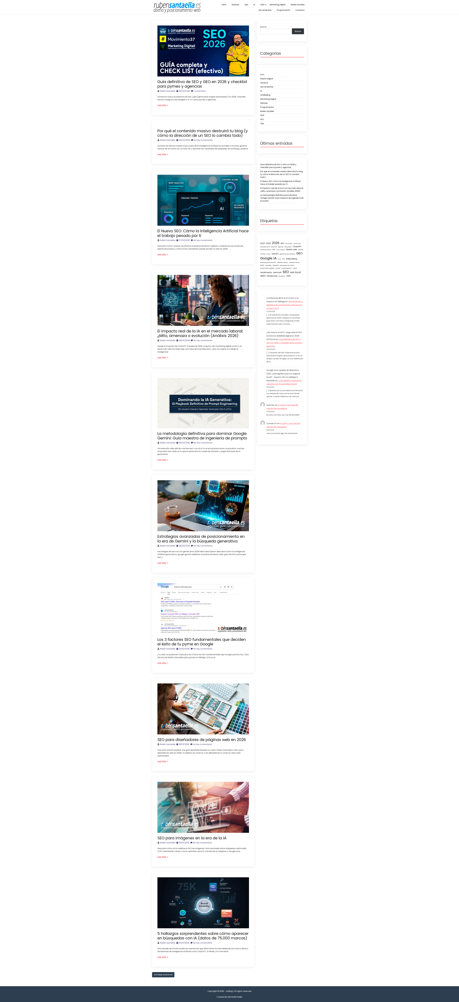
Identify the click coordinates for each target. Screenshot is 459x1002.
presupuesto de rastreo (287, 265)
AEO (282, 243)
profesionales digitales (267, 268)
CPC (262, 74)
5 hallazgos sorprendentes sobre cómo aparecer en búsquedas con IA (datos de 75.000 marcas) (203, 936)
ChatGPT (297, 246)
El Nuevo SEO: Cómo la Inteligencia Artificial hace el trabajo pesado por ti (203, 233)
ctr (273, 249)
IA (254, 4)
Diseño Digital (266, 78)
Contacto (300, 10)
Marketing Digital (277, 4)
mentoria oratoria (282, 262)
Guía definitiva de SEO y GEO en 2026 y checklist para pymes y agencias (202, 84)
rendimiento (266, 272)
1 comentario (200, 91)
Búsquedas (288, 247)
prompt (278, 268)
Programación (283, 10)
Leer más (161, 105)
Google (266, 258)
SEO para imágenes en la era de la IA (192, 838)
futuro (268, 254)
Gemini (275, 253)
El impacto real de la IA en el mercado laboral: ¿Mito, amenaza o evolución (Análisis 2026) (200, 333)
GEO (299, 253)
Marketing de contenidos (268, 262)
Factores (263, 254)
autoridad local (265, 247)
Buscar (263, 26)
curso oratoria (280, 250)
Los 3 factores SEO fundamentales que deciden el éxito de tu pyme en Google (201, 642)
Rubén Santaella (167, 91)
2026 (275, 243)
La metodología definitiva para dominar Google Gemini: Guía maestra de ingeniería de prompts (202, 436)
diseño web (291, 249)
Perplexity (276, 265)
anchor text (297, 243)
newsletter (268, 265)
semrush (277, 272)
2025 (268, 243)
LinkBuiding (265, 95)
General (264, 82)
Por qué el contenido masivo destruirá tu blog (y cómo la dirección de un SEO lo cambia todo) (202, 133)
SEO (262, 119)
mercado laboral (294, 262)
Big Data (280, 247)
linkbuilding (291, 258)
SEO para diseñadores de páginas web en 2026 (201, 739)
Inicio (224, 4)
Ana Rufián (288, 243)
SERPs (262, 276)
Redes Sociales (298, 4)
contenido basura (265, 250)
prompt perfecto (286, 268)
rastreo (295, 268)
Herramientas (264, 10)
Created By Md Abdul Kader (230, 997)
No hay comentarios (203, 140)
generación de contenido (287, 254)
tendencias (272, 276)
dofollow (300, 250)
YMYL (288, 276)
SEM (262, 4)
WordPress (282, 276)
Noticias (235, 4)
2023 (262, 243)
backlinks (274, 247)
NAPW (262, 265)
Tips (246, 4)
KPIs (283, 259)
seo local (295, 272)
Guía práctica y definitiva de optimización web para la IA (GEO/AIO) (284, 305)
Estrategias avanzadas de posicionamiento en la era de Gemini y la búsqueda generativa (201, 539)
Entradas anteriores (163, 974)
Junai (279, 259)
